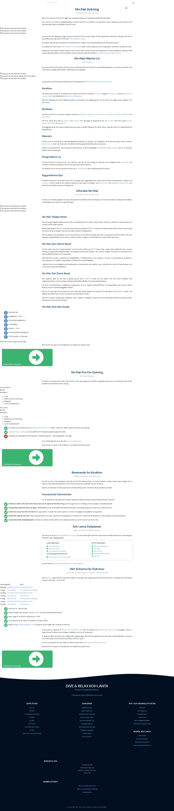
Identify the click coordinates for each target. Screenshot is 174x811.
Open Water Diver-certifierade (71, 47)
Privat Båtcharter (142, 714)
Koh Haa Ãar (11, 590)
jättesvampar (111, 94)
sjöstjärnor (45, 183)
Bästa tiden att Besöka (142, 742)
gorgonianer (127, 94)
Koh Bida (10, 587)
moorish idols (100, 114)
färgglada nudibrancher (120, 183)
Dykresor (142, 708)
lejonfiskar (109, 114)
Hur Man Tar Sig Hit (142, 739)
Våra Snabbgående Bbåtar (142, 720)
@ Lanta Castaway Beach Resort (87, 690)
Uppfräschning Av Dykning (17, 432)
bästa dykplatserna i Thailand (66, 535)
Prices (108, 8)
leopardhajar (82, 169)
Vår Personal (142, 717)
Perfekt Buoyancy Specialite (87, 727)
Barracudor (125, 162)
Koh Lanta (100, 8)
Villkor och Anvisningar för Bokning (87, 789)
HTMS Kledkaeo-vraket (77, 39)
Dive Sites (80, 8)
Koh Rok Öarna (54, 549)
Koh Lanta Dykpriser (74, 441)
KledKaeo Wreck (103, 630)
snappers (66, 121)
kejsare (44, 123)
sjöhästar (114, 148)
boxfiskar (117, 114)
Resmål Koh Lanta (142, 731)
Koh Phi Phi (98, 551)
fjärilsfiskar (82, 114)
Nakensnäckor (47, 144)
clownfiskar (46, 117)
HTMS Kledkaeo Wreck (102, 553)
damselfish (51, 123)
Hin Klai (96, 556)
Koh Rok (31, 711)
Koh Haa (31, 708)
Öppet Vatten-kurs (87, 711)
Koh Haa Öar (11, 596)
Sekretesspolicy (87, 792)
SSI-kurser (90, 695)
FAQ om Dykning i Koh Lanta (87, 786)
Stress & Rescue (87, 737)
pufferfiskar (125, 114)
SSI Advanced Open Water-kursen (109, 53)
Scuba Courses (69, 8)
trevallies (110, 121)
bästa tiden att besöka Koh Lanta (94, 642)
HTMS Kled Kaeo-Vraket (32, 727)
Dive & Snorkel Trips (54, 8)
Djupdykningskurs (87, 724)
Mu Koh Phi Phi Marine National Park (99, 82)
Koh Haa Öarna (54, 546)
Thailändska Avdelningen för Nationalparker (68, 563)
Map (122, 8)
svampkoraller (47, 96)
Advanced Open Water (87, 717)
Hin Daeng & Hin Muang (57, 551)
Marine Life (90, 8)
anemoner (97, 94)
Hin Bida (97, 549)
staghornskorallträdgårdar (73, 96)
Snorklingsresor (142, 711)
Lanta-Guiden (142, 736)
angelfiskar (90, 114)
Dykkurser (87, 703)
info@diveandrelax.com (101, 3)
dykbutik (37, 612)
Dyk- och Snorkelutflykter (142, 703)
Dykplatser (31, 703)
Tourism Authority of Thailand (90, 807)
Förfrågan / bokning (12, 364)
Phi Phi (17, 587)
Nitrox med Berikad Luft (87, 720)
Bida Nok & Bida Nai (101, 546)
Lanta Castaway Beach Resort (142, 745)
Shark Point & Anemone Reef (72, 630)
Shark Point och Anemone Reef (59, 557)
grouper (129, 121)
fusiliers (76, 121)
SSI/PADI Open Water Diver (40, 428)
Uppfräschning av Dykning (87, 714)
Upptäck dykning (87, 708)
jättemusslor (103, 183)
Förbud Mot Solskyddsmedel (142, 724)
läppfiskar (62, 123)
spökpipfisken (102, 148)
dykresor (49, 578)
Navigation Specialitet (86, 730)
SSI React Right (87, 733)
